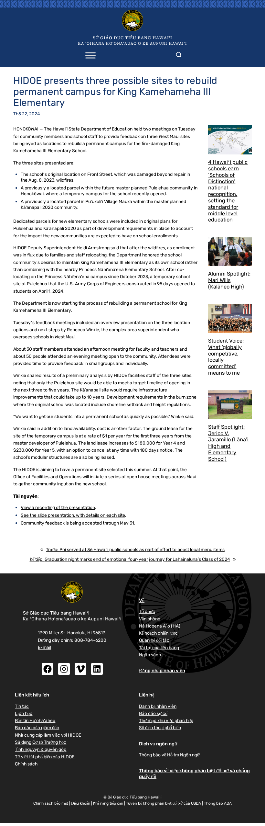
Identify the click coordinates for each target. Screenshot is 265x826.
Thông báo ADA (218, 803)
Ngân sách (150, 654)
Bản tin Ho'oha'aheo (35, 720)
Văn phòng (149, 618)
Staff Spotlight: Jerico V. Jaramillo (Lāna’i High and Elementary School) (228, 443)
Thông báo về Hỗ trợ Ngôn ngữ (169, 754)
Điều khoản (80, 803)
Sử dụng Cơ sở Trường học (40, 742)
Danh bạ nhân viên (157, 706)
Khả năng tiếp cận (108, 803)
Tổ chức (147, 611)
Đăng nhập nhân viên (162, 670)
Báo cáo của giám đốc (37, 727)
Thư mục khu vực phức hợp (166, 720)
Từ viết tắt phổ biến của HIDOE (44, 756)
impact (35, 235)
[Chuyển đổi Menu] (90, 55)
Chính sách (26, 763)
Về (141, 600)
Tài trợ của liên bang (159, 647)
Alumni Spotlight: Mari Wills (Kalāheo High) (229, 280)
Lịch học (23, 713)
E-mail (44, 647)
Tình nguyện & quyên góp (40, 749)
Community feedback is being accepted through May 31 (77, 523)
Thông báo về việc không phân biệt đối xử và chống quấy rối (194, 773)
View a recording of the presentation (58, 507)
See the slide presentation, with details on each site (73, 515)
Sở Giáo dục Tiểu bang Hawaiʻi (132, 38)
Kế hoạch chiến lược (158, 633)
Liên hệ (146, 695)
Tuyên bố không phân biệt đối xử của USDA (163, 803)
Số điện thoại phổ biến (160, 727)
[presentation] (230, 139)
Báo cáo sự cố (153, 713)
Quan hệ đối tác (154, 640)
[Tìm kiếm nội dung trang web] (178, 53)
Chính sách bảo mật (50, 803)
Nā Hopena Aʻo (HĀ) (159, 625)
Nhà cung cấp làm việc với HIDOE (48, 735)
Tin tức (22, 706)
